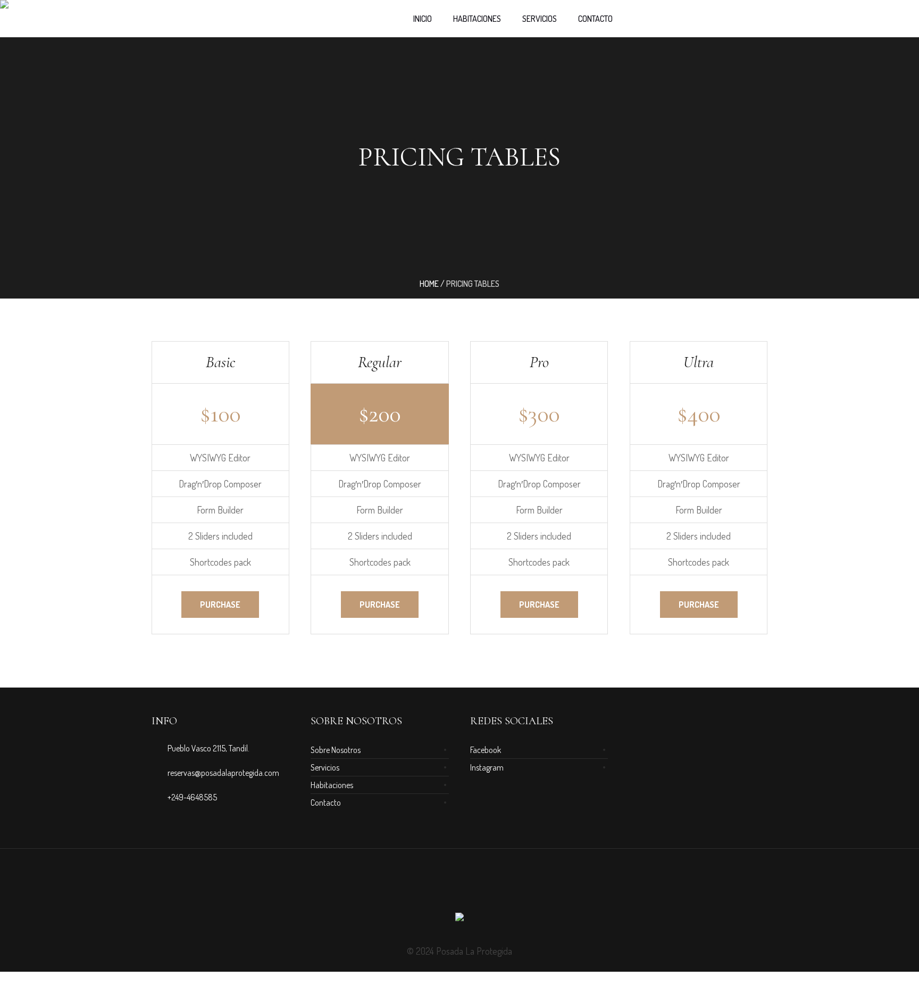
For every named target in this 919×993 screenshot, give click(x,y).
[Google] (459, 888)
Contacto (326, 802)
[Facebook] (440, 888)
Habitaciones (332, 785)
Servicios (325, 767)
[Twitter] (479, 888)
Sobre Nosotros (336, 749)
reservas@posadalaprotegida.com (223, 772)
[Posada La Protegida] (459, 920)
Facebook (485, 749)
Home (429, 283)
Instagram (487, 767)
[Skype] (498, 888)
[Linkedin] (421, 888)
